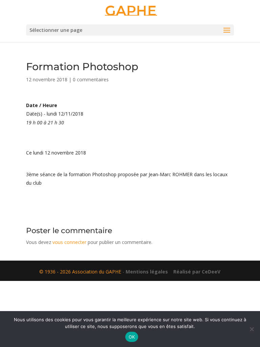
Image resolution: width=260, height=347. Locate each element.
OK (132, 337)
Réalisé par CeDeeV (194, 271)
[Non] (251, 329)
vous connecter (69, 242)
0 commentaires (91, 79)
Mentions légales (147, 271)
